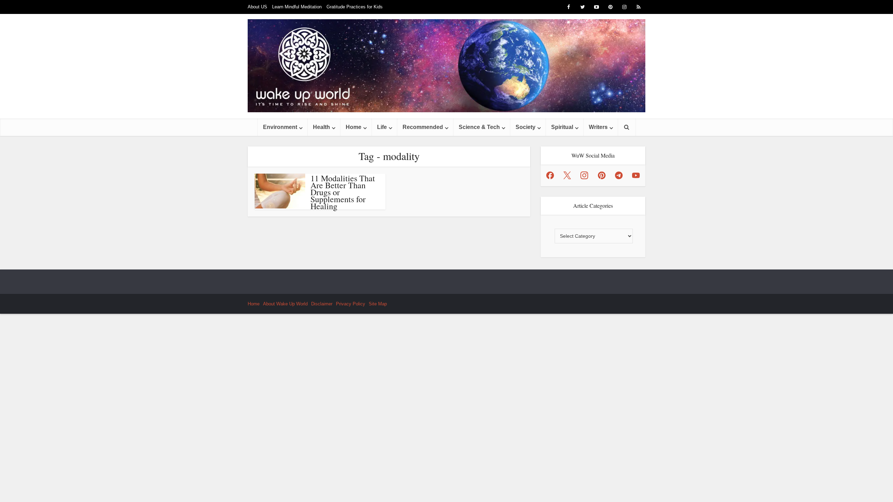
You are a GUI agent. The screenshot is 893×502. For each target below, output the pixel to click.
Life (382, 127)
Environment (280, 127)
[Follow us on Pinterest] (602, 175)
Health (321, 127)
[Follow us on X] (567, 175)
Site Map (378, 303)
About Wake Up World (285, 303)
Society (525, 127)
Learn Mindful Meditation (297, 6)
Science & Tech (479, 127)
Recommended (423, 127)
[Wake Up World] (446, 65)
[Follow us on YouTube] (636, 175)
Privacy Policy (350, 303)
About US (257, 6)
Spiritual (562, 127)
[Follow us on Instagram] (584, 175)
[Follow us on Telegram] (619, 175)
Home (353, 127)
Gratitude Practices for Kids (355, 6)
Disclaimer (321, 303)
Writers (598, 127)
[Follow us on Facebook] (550, 175)
